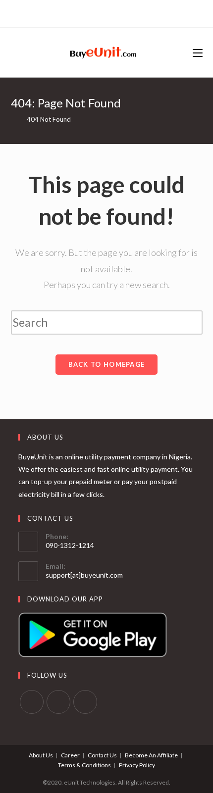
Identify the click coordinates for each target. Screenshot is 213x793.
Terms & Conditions (84, 765)
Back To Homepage (106, 364)
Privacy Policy (137, 765)
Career (70, 755)
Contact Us (102, 755)
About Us (41, 755)
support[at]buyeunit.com (84, 575)
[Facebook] (105, 12)
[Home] (13, 119)
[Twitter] (95, 12)
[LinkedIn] (116, 12)
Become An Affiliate (151, 755)
